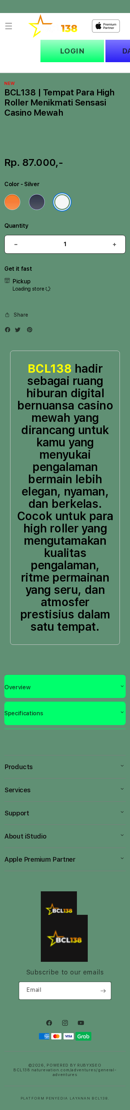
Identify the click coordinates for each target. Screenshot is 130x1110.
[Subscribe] (103, 991)
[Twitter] (19, 331)
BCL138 (49, 369)
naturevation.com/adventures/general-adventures (73, 1072)
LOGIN (72, 51)
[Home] (53, 26)
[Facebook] (9, 331)
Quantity (16, 225)
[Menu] (8, 26)
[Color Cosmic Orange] (12, 202)
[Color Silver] (62, 202)
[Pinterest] (31, 331)
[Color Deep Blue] (37, 202)
